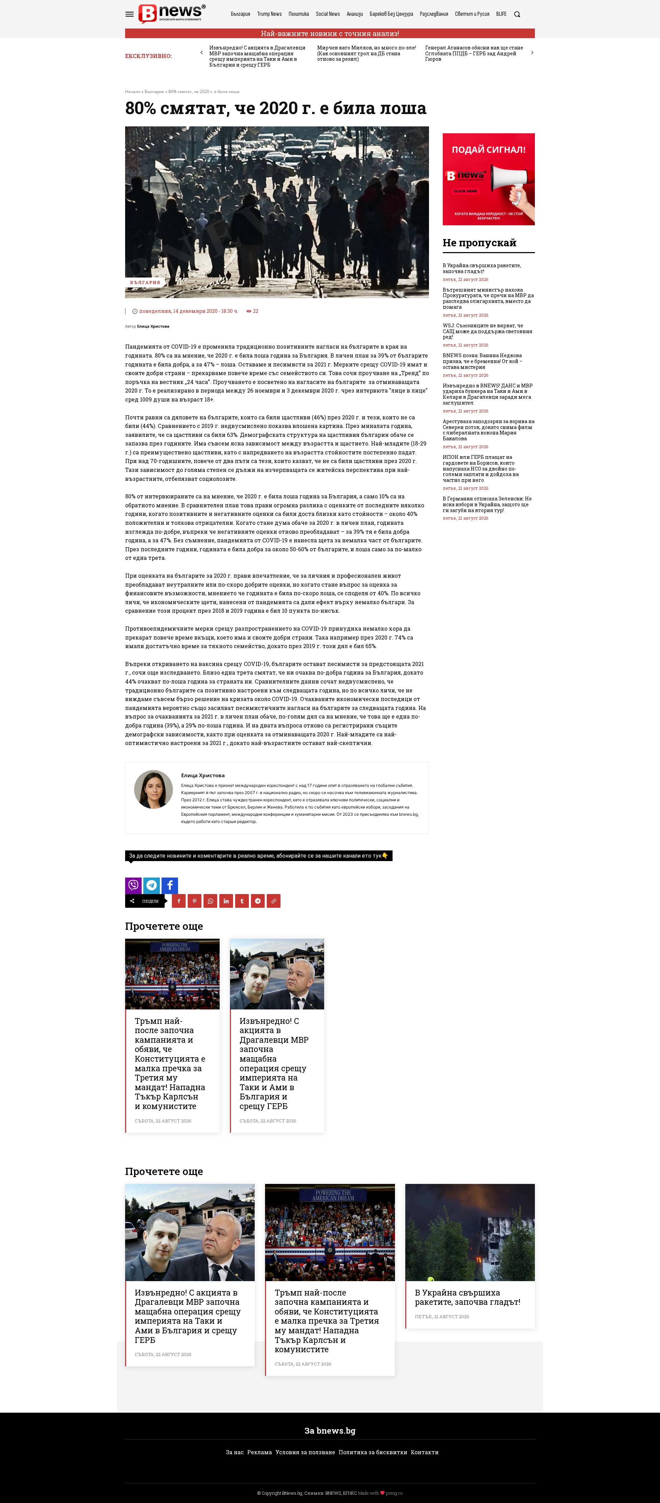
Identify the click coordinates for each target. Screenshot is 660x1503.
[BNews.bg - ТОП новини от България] (172, 14)
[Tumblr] (242, 901)
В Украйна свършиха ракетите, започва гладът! (482, 268)
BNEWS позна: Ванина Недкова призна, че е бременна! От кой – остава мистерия (482, 361)
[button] (517, 14)
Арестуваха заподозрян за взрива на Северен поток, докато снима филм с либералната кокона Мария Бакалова (489, 430)
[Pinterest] (194, 901)
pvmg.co (394, 1493)
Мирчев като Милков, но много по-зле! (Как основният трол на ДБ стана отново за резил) (366, 53)
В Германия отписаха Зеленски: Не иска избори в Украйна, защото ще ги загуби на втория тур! (487, 504)
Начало (132, 91)
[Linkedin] (226, 901)
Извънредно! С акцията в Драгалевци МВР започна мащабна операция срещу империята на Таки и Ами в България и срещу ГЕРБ (257, 56)
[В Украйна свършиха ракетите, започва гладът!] (470, 1232)
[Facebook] (179, 901)
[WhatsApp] (210, 901)
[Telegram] (258, 901)
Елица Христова (153, 326)
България (154, 91)
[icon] (133, 888)
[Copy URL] (273, 901)
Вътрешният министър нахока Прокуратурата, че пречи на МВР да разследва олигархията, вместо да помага (488, 298)
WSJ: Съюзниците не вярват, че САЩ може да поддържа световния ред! (487, 331)
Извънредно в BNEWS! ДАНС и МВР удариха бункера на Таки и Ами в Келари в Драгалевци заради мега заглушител (488, 394)
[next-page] (532, 52)
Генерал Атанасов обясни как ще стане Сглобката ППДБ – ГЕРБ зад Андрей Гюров (474, 53)
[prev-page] (201, 52)
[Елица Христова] (153, 797)
